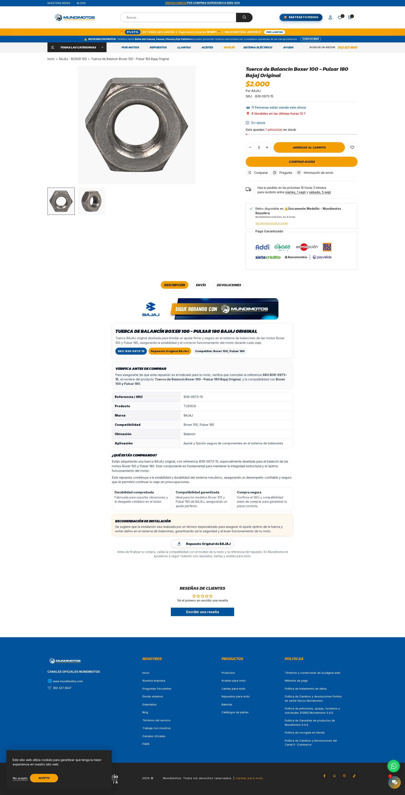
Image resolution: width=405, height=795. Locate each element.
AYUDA (288, 47)
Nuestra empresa (153, 680)
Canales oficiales (153, 736)
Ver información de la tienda (271, 223)
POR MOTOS (130, 47)
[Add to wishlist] (352, 147)
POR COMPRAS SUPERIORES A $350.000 (202, 2)
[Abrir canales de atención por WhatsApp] (393, 766)
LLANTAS (184, 47)
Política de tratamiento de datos (306, 688)
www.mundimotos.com (68, 681)
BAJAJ (256, 91)
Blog (145, 712)
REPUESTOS (158, 47)
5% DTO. (133, 32)
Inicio (145, 672)
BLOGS (81, 3)
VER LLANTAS (274, 32)
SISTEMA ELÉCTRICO (257, 47)
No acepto (20, 778)
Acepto (44, 778)
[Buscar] (244, 17)
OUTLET (229, 47)
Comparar (261, 172)
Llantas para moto (233, 688)
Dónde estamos (152, 696)
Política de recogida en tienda (304, 732)
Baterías (226, 704)
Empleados (149, 704)
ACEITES (207, 47)
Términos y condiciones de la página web (312, 672)
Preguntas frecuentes (156, 688)
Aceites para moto (233, 680)
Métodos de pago (296, 680)
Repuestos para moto (235, 696)
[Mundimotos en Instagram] (344, 775)
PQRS (146, 744)
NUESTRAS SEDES (58, 3)
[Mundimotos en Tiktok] (354, 775)
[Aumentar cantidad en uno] (267, 147)
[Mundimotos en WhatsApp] (334, 775)
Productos (228, 672)
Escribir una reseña (202, 612)
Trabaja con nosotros (156, 728)
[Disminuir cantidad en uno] (250, 147)
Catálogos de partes (234, 712)
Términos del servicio (156, 720)
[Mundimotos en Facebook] (324, 775)
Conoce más (310, 39)
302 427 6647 (348, 47)
